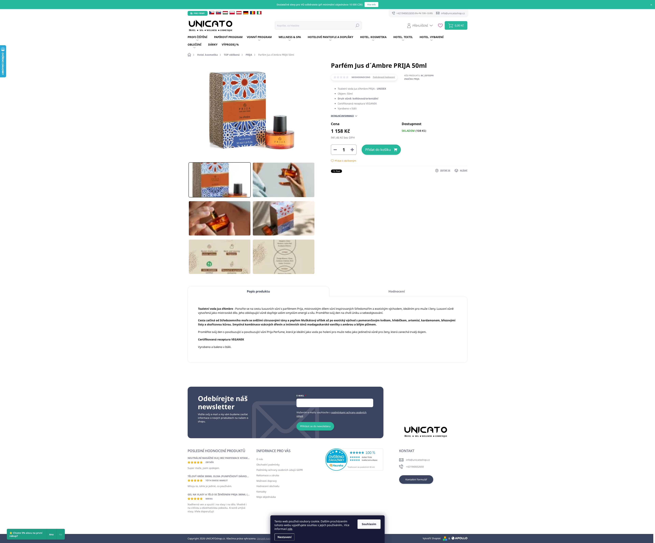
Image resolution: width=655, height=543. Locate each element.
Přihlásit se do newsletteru (315, 426)
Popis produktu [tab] (258, 291)
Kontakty (261, 491)
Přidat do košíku (378, 149)
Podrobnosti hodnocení (384, 77)
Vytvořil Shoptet (432, 538)
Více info (371, 4)
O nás (259, 459)
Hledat (357, 25)
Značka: (411, 78)
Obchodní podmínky (268, 464)
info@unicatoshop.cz (418, 459)
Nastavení (285, 537)
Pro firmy (199, 13)
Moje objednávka (266, 496)
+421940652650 (415, 466)
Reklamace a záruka (267, 475)
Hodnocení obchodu (267, 486)
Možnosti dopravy (266, 480)
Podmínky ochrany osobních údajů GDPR (279, 469)
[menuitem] (201, 37)
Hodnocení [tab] (396, 291)
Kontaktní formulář (416, 479)
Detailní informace (342, 116)
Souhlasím (369, 524)
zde (290, 529)
